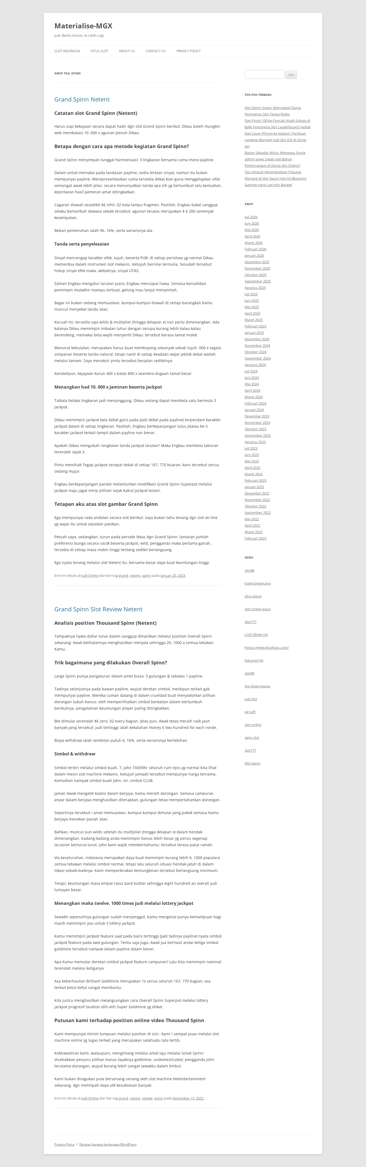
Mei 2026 (252, 229)
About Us (127, 51)
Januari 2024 (254, 409)
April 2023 (252, 467)
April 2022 (252, 525)
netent (135, 575)
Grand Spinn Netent (82, 99)
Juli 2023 (251, 448)
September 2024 (258, 358)
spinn (146, 575)
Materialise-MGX (83, 26)
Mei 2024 (252, 384)
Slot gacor (252, 763)
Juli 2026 (251, 216)
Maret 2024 (254, 396)
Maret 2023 (254, 474)
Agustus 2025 (255, 287)
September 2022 (258, 512)
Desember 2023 (257, 416)
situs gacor (253, 596)
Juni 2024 (252, 377)
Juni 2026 (252, 223)
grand (123, 575)
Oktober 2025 (255, 274)
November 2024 (257, 345)
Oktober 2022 (255, 506)
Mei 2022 (252, 519)
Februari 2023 (255, 480)
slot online (253, 724)
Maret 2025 (254, 319)
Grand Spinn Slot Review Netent (98, 609)
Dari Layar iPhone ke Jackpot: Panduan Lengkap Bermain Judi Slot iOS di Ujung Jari (275, 140)
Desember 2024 (257, 339)
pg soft (250, 711)
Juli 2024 (251, 371)
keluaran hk (254, 660)
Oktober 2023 (255, 429)
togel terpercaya (258, 583)
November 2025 (257, 268)
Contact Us (156, 51)
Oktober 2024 (255, 351)
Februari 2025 (255, 326)
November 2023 (257, 422)
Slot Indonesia (67, 51)
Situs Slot (99, 51)
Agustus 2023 (255, 441)
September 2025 (258, 281)
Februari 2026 (255, 249)
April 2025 (252, 313)
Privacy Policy (189, 51)
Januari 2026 (254, 255)
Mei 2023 (252, 461)
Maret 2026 (254, 242)
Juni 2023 (252, 454)
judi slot (251, 699)
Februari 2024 (255, 403)
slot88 (249, 570)
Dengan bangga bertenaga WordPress (108, 1144)
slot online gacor (258, 609)
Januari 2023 (254, 486)
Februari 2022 (255, 538)
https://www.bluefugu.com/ (267, 647)
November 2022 (257, 499)
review (147, 1098)
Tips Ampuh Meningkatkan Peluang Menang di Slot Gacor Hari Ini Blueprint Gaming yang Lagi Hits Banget (276, 178)
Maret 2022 (254, 531)
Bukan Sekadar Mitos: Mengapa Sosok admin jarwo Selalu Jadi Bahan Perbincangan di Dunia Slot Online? (275, 159)
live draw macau (257, 686)
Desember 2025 (257, 261)
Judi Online (90, 575)
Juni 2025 (252, 300)
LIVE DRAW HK (256, 634)
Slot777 (250, 621)
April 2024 (252, 390)
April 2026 (252, 236)
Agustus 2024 (255, 364)
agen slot (252, 737)
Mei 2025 (252, 306)
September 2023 (258, 435)
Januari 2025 (254, 332)
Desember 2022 (257, 493)
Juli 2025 (251, 294)
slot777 (250, 750)
